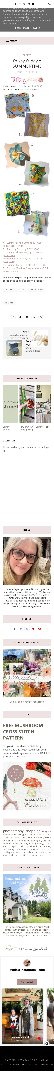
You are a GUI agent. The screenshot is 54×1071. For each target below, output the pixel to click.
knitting (22, 840)
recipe (31, 855)
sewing (7, 840)
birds (36, 852)
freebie (12, 855)
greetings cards (10, 843)
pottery (25, 855)
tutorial (27, 837)
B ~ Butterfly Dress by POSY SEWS (21, 249)
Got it (36, 28)
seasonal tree (37, 849)
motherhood (22, 849)
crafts (27, 55)
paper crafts (17, 846)
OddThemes (46, 1064)
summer (9, 303)
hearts (18, 855)
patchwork (32, 846)
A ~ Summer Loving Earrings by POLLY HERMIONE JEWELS (23, 244)
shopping (33, 830)
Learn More (22, 28)
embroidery (45, 846)
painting (34, 840)
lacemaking (8, 849)
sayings (41, 843)
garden (47, 834)
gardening (39, 855)
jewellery (38, 837)
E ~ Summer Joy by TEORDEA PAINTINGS (24, 264)
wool (48, 837)
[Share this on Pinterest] (27, 317)
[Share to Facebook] (13, 317)
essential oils (33, 834)
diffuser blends (12, 837)
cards (24, 852)
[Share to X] (20, 317)
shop (15, 840)
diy (40, 840)
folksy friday (36, 290)
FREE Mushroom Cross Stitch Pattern (23, 731)
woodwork (16, 852)
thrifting (19, 834)
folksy (20, 290)
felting (30, 852)
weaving (47, 840)
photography (13, 830)
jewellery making (28, 843)
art (28, 840)
